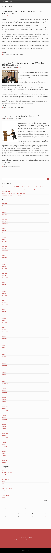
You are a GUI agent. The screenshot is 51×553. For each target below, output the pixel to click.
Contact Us (4, 493)
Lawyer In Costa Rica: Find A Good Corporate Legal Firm (13, 193)
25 (12, 516)
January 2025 (4, 246)
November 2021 (5, 331)
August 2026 (4, 203)
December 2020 (5, 356)
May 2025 (4, 237)
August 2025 (4, 230)
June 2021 (4, 343)
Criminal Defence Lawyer (7, 472)
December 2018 (5, 410)
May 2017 (4, 453)
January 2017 (4, 462)
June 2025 (4, 234)
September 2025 (5, 228)
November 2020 (5, 358)
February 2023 (5, 298)
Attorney (5, 52)
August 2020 (4, 365)
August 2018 (4, 419)
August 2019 (4, 392)
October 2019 (4, 388)
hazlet (15, 107)
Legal (3, 483)
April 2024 (4, 266)
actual (4, 54)
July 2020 (3, 367)
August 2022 (4, 311)
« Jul (2, 521)
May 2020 (4, 372)
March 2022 (4, 322)
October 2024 (4, 253)
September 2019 (5, 390)
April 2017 (4, 455)
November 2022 (5, 304)
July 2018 (3, 422)
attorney (7, 54)
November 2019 (5, 385)
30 (45, 516)
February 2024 (5, 271)
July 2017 (3, 449)
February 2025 (5, 244)
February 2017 (5, 460)
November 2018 (5, 413)
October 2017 (4, 442)
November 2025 (5, 223)
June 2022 (4, 316)
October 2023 (4, 280)
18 (12, 513)
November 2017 (5, 440)
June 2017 (4, 451)
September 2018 (5, 417)
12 (18, 511)
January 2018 (4, 435)
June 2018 (4, 424)
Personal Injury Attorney (7, 488)
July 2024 (3, 259)
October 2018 (4, 415)
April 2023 (4, 293)
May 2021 (4, 345)
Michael (17, 15)
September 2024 (5, 255)
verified (18, 166)
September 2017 (5, 444)
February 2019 (5, 406)
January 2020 (4, 381)
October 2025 (4, 225)
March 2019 (4, 403)
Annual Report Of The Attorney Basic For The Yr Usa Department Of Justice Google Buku (20, 189)
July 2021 (3, 340)
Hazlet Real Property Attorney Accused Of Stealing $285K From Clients (23, 64)
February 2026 (5, 217)
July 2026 (3, 205)
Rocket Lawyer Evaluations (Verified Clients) (20, 116)
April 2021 (4, 347)
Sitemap (3, 497)
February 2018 (5, 433)
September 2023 (5, 282)
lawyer (12, 166)
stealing (22, 107)
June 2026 (4, 207)
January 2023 (4, 300)
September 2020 (5, 363)
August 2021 (4, 338)
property (18, 107)
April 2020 (4, 374)
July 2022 (3, 313)
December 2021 (5, 329)
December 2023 (5, 275)
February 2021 (5, 352)
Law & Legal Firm (5, 479)
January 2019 (4, 408)
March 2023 (4, 295)
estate (14, 54)
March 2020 (4, 376)
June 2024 (4, 262)
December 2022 (5, 302)
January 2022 (4, 327)
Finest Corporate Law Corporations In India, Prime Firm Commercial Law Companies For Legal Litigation (23, 186)
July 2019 (3, 394)
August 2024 (4, 257)
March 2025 (4, 241)
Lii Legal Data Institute (6, 191)
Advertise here (5, 490)
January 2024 (4, 273)
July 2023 (3, 286)
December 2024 (5, 248)
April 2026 (4, 212)
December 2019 (5, 383)
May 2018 (4, 426)
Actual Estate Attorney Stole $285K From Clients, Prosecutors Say (22, 12)
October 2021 (4, 334)
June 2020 (4, 370)
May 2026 (4, 210)
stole (22, 54)
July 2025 (3, 232)
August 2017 (4, 446)
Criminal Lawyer (5, 474)
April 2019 (4, 401)
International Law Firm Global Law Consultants (11, 195)
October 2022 (4, 307)
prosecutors (18, 54)
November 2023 (5, 277)
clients (11, 54)
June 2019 (4, 397)
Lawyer (3, 481)
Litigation (4, 485)
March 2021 (4, 349)
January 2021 (4, 354)
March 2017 (4, 458)
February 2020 (5, 379)
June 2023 (4, 289)
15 (38, 511)
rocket (15, 166)
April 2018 (4, 428)
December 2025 (5, 221)
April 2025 (4, 239)
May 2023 (4, 291)
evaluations (8, 166)
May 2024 (4, 264)
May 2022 (4, 318)
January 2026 (4, 219)
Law (4, 164)
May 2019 (4, 399)
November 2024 (5, 250)
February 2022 (5, 325)
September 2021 (5, 336)
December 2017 (5, 437)
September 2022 (5, 309)
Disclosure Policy (5, 495)
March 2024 (4, 268)
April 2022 (4, 320)
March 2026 (4, 214)
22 (38, 513)
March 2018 (4, 431)
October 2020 (4, 361)
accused (4, 107)
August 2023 (4, 284)
